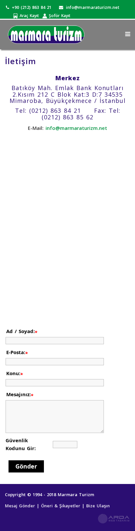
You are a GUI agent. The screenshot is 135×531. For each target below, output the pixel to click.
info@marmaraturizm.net (92, 7)
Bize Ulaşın (98, 506)
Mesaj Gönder (21, 506)
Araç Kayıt (28, 15)
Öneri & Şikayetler (61, 506)
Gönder (26, 466)
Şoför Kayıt (58, 15)
